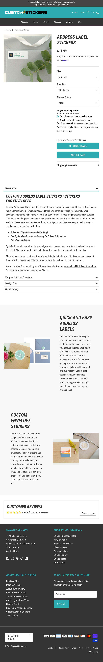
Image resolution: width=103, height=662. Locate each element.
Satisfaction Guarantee (17, 596)
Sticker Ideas (60, 558)
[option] (28, 58)
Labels (35, 22)
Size (59, 71)
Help (80, 22)
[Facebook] (7, 558)
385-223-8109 (12, 547)
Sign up (61, 604)
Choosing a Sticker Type (17, 600)
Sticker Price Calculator (65, 535)
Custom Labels (61, 551)
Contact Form (12, 551)
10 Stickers (64, 89)
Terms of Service (92, 648)
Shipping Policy (77, 648)
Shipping (57, 22)
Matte (62, 102)
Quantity (61, 84)
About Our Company (15, 588)
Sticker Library (60, 554)
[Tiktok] (21, 558)
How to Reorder (13, 604)
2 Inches (63, 77)
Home (6, 30)
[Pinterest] (17, 558)
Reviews (69, 22)
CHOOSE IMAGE (78, 146)
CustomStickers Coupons (18, 611)
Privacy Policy (64, 648)
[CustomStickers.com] (26, 12)
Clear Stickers (60, 547)
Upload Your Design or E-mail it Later (71, 140)
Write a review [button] (88, 513)
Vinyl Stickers (60, 539)
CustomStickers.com (18, 646)
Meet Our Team (13, 584)
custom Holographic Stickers (35, 270)
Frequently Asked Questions (19, 607)
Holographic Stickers (63, 543)
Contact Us (52, 648)
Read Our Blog (12, 581)
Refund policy (93, 652)
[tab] (51, 188)
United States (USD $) (14, 637)
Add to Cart (78, 155)
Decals (46, 22)
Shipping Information (67, 165)
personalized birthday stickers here (80, 266)
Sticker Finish (64, 97)
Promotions (59, 562)
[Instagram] (12, 558)
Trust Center (12, 615)
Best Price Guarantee (16, 592)
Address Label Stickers (21, 30)
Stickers (24, 22)
